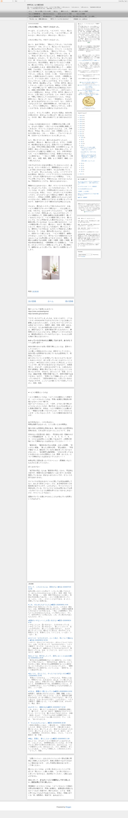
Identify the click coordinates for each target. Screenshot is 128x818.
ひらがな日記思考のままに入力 (85, 188)
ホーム (30, 11)
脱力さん (56, 11)
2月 (82, 169)
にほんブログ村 (88, 87)
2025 (80, 117)
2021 (80, 125)
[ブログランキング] (89, 211)
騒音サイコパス (64, 11)
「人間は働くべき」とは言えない (80, 19)
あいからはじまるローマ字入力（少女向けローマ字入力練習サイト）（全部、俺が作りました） (89, 183)
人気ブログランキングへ (89, 107)
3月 (82, 167)
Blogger (68, 807)
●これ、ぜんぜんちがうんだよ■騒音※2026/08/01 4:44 (48, 605)
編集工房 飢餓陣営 (82, 197)
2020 (80, 127)
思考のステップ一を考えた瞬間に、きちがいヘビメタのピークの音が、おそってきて (88, 148)
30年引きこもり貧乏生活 (35, 5)
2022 (80, 123)
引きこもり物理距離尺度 (34, 13)
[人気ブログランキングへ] (88, 105)
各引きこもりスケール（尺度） (65, 13)
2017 (80, 131)
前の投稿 (69, 301)
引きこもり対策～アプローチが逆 (43, 11)
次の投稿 (32, 301)
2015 (80, 135)
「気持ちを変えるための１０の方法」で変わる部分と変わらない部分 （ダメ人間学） (75, 16)
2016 (80, 133)
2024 (80, 119)
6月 (82, 145)
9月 (82, 139)
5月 (82, 163)
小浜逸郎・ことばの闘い (83, 191)
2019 (80, 129)
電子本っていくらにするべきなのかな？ (60, 19)
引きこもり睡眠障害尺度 (34, 16)
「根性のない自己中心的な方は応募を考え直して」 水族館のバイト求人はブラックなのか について (88, 156)
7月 (82, 143)
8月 (82, 141)
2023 (80, 121)
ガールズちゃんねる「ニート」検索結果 (87, 186)
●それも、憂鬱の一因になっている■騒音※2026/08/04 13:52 (50, 691)
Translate (83, 256)
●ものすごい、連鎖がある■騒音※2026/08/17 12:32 (46, 707)
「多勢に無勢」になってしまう (87, 160)
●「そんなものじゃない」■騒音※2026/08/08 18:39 (46, 723)
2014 (80, 174)
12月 (82, 137)
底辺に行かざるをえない (49, 13)
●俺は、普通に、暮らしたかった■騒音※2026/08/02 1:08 (48, 738)
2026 (80, 115)
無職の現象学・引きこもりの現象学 (79, 11)
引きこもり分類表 (80, 13)
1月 (82, 171)
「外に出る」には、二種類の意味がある (38, 19)
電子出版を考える (47, 16)
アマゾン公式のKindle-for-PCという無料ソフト (89, 60)
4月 (82, 165)
